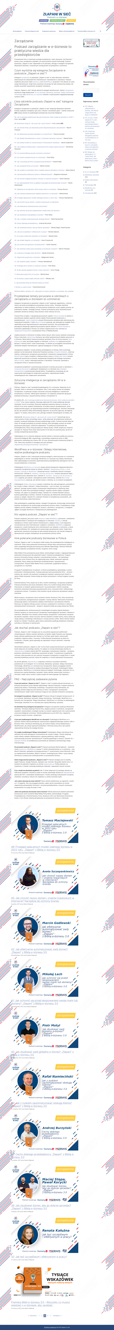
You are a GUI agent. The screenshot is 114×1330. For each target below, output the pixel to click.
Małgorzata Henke (61, 356)
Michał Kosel (31, 337)
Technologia (18, 94)
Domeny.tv (36, 82)
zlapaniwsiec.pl (19, 651)
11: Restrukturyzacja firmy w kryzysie (26, 274)
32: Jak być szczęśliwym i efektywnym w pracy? (30, 232)
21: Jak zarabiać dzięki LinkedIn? (25, 261)
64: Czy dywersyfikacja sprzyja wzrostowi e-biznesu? (32, 153)
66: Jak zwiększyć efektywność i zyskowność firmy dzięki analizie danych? (39, 147)
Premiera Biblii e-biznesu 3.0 (86, 31)
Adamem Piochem (20, 741)
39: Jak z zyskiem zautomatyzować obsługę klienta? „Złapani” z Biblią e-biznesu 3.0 (41, 1105)
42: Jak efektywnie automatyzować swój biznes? (30, 206)
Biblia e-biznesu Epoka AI (66, 31)
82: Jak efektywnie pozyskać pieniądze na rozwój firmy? (33, 134)
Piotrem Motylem (63, 326)
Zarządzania (69, 90)
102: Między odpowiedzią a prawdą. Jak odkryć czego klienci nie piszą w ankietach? (91, 110)
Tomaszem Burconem (21, 369)
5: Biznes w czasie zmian (22, 287)
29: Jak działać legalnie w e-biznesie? (27, 240)
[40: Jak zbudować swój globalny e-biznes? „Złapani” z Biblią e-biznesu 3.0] (44, 1047)
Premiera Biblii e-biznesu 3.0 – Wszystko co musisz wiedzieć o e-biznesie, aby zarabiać (44, 291)
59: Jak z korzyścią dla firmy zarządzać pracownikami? (32, 162)
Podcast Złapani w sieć (32, 31)
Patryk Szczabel (59, 316)
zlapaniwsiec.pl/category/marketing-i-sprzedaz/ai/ (31, 444)
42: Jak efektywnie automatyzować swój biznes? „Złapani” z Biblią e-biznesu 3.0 (39, 951)
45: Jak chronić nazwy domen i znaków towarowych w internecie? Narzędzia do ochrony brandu (42, 900)
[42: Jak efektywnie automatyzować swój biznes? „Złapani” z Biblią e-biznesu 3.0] (44, 945)
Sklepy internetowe (67, 92)
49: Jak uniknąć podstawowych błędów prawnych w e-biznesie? (36, 193)
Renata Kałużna (19, 356)
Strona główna (17, 31)
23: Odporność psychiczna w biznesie (27, 257)
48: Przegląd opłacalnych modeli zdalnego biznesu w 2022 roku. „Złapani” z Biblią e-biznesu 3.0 (41, 848)
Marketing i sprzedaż (53, 92)
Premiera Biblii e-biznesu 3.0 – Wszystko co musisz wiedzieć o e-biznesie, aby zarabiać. (40, 1304)
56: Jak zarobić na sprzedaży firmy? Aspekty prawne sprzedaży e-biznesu (39, 170)
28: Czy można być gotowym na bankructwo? (29, 244)
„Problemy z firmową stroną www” (42, 473)
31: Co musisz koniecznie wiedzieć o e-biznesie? (30, 236)
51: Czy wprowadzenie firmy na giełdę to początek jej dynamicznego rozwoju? (40, 183)
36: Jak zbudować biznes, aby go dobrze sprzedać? (32, 227)
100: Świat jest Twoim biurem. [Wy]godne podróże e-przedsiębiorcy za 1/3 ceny (91, 136)
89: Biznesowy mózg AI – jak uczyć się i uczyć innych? (32, 123)
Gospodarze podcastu (49, 31)
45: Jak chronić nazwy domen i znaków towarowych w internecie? (36, 202)
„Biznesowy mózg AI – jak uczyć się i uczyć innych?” (40, 417)
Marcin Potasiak (40, 322)
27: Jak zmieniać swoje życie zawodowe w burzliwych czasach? (35, 249)
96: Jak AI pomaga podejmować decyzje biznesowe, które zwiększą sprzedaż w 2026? (43, 117)
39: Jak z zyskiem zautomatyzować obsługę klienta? (32, 219)
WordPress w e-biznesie (34, 94)
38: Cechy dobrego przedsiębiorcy (26, 223)
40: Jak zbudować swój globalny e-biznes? (29, 215)
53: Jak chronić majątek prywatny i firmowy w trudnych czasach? (36, 178)
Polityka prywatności (50, 1327)
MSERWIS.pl (48, 82)
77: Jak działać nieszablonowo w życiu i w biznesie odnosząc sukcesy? (38, 138)
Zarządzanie (25, 77)
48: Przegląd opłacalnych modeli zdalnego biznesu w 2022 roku (35, 198)
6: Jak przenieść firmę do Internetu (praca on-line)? (31, 283)
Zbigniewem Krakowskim (22, 331)
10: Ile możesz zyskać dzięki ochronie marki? (29, 278)
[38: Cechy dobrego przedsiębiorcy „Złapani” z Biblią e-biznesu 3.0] (44, 1150)
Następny (57, 1315)
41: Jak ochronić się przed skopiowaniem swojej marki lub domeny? (37, 210)
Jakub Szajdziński (32, 320)
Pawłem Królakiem (61, 352)
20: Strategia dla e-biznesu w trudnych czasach (30, 266)
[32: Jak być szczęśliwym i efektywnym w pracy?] (44, 1252)
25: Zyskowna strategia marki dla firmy (27, 253)
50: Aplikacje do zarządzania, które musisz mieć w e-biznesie (35, 189)
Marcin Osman (19, 360)
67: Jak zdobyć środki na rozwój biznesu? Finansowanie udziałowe (36, 142)
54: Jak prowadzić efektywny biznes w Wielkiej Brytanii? (33, 174)
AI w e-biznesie (40, 92)
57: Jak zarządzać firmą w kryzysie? (26, 166)
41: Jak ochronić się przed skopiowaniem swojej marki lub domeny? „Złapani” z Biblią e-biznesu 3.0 (44, 1002)
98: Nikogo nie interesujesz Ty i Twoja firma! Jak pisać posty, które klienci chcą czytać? (91, 156)
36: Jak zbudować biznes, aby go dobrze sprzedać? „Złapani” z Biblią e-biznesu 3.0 (41, 1207)
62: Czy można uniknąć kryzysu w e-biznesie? (29, 157)
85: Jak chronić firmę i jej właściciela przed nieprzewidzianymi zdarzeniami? (39, 128)
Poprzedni (32, 1315)
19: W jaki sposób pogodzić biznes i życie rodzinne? (31, 270)
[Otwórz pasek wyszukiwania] (100, 31)
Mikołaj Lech (54, 341)
